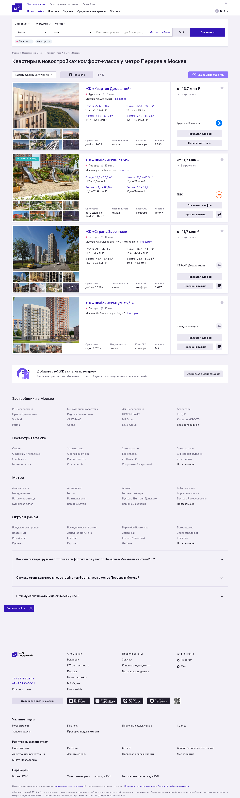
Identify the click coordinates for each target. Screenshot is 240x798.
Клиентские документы (136, 665)
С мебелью (19, 459)
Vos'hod (17, 419)
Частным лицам (36, 4)
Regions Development (80, 414)
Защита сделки (21, 731)
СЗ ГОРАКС (74, 419)
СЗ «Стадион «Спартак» (82, 409)
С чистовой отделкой (190, 453)
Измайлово (19, 538)
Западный (128, 533)
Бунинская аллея (22, 504)
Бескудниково (21, 493)
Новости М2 (74, 689)
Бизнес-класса (21, 464)
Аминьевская (20, 488)
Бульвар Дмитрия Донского (139, 498)
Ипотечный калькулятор (137, 725)
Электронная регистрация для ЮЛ (89, 776)
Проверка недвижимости (83, 731)
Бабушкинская (186, 488)
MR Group (128, 419)
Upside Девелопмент (25, 414)
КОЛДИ (181, 414)
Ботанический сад (23, 498)
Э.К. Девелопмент (133, 409)
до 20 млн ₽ (184, 459)
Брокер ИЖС (20, 776)
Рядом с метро (76, 459)
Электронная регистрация (28, 754)
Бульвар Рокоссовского (192, 498)
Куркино (72, 543)
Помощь (72, 671)
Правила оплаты (132, 653)
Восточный (19, 533)
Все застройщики (188, 425)
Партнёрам (89, 4)
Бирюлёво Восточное (135, 527)
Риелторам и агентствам (64, 4)
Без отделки (129, 453)
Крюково (182, 538)
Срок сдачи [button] (21, 23)
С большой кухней (78, 453)
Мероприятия (185, 754)
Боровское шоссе (188, 493)
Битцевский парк (132, 493)
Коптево (72, 538)
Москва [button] (59, 23)
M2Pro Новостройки (24, 760)
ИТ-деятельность (78, 665)
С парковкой (75, 464)
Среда (71, 425)
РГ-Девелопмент (22, 409)
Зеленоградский (187, 533)
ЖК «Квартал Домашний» (120, 116)
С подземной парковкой (137, 464)
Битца (71, 493)
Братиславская (76, 498)
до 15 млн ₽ (129, 459)
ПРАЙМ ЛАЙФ (131, 414)
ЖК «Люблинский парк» (120, 187)
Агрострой (184, 409)
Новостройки (20, 725)
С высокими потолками (26, 453)
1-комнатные (75, 448)
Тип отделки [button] (41, 23)
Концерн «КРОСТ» (188, 419)
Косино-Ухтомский (133, 538)
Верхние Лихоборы (134, 504)
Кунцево (17, 543)
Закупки (127, 659)
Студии (16, 448)
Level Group (129, 425)
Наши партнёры (77, 677)
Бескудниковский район (82, 527)
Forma (16, 425)
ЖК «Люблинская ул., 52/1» (120, 325)
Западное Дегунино (79, 533)
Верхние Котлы (76, 504)
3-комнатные (185, 448)
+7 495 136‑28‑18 (23, 678)
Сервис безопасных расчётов (195, 748)
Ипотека (72, 725)
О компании (74, 653)
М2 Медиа (73, 683)
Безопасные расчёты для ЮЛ (140, 776)
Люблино (127, 543)
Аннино (126, 488)
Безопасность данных (135, 671)
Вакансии (73, 659)
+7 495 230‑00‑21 (23, 683)
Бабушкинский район (25, 527)
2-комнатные (130, 448)
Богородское (185, 527)
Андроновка (74, 488)
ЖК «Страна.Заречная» (120, 259)
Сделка (181, 725)
